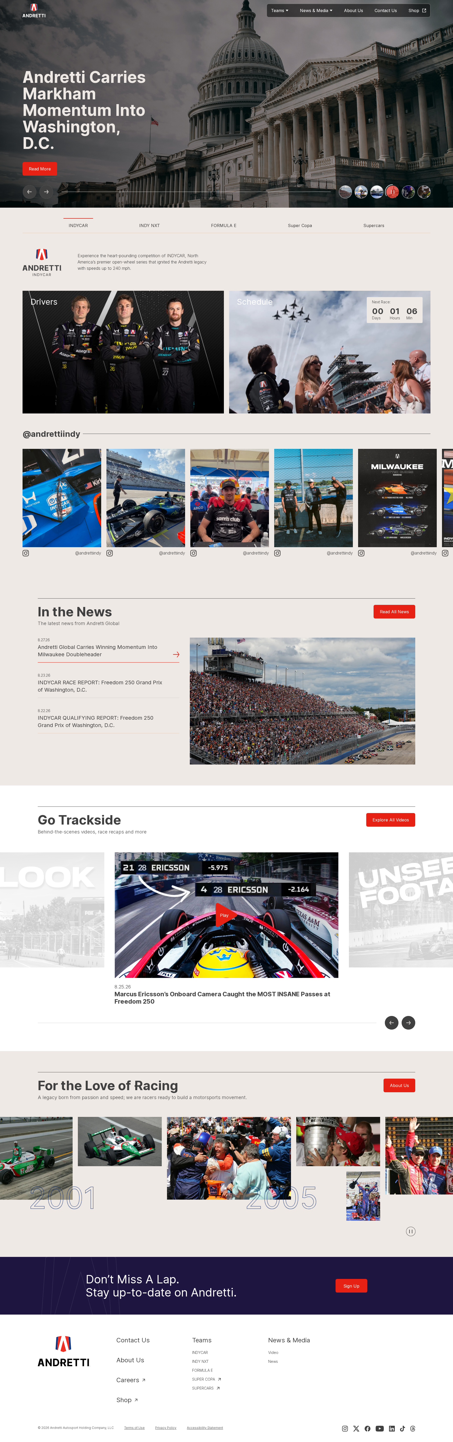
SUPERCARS (203, 1388)
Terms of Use (134, 1428)
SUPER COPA (203, 1379)
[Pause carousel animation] (410, 1231)
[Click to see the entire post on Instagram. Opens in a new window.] (62, 498)
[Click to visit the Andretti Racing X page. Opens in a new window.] (356, 1429)
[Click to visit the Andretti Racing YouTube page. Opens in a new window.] (380, 1429)
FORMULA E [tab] (223, 225)
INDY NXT (200, 1361)
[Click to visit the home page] (34, 10)
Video (273, 1352)
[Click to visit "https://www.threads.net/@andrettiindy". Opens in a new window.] (412, 1429)
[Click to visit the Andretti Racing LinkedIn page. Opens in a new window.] (392, 1429)
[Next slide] (408, 1023)
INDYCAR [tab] (78, 225)
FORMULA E (202, 1370)
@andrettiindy (51, 433)
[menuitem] (280, 10)
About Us (130, 1360)
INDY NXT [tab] (149, 225)
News (273, 1361)
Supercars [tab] (373, 225)
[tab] (345, 192)
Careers (127, 1380)
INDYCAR (200, 1352)
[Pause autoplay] (424, 192)
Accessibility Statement (205, 1428)
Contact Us (133, 1340)
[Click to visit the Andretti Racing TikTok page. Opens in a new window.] (402, 1429)
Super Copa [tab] (300, 225)
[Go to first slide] (46, 192)
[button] (226, 915)
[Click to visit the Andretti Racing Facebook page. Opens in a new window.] (367, 1429)
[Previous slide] (29, 192)
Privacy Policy (165, 1428)
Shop (124, 1400)
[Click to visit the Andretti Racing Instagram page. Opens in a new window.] (345, 1429)
